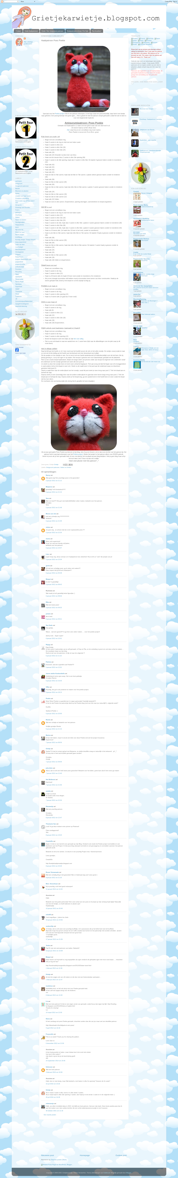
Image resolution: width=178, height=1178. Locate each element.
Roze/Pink (144, 260)
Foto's (17, 210)
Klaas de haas (20, 232)
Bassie (17, 188)
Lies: (47, 554)
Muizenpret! (144, 240)
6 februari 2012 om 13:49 (54, 995)
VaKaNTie (144, 328)
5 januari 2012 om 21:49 (54, 507)
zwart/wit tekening (21, 306)
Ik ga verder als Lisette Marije (142, 254)
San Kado (49, 625)
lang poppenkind (20, 242)
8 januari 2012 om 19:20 (54, 835)
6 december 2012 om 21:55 (55, 1043)
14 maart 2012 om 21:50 (54, 1012)
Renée (48, 720)
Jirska (48, 945)
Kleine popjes (19, 234)
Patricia (48, 662)
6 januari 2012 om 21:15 (54, 729)
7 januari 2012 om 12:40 (54, 773)
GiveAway (18, 215)
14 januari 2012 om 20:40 (54, 908)
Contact (18, 31)
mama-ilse (137, 294)
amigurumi (18, 183)
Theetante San (51, 824)
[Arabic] (134, 44)
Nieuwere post (47, 1155)
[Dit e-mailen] (64, 465)
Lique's (136, 346)
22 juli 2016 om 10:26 (53, 1084)
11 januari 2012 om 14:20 (54, 889)
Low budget (19, 247)
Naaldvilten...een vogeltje (148, 140)
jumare (48, 614)
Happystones (19, 225)
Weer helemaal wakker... (148, 314)
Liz (47, 1001)
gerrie (48, 565)
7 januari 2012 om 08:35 (54, 742)
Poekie (48, 698)
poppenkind (19, 262)
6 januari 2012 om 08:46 (54, 596)
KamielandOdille (139, 360)
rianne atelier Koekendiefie (55, 673)
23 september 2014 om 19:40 (55, 1060)
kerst (17, 227)
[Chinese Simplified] (145, 44)
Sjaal (17, 274)
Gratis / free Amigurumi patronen (52, 31)
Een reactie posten (50, 1115)
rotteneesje (50, 1103)
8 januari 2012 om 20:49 (54, 866)
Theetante (18, 291)
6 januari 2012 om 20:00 (54, 713)
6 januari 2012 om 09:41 (54, 619)
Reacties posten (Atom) (59, 1159)
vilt (16, 299)
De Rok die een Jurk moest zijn (150, 361)
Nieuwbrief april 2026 (139, 234)
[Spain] (158, 38)
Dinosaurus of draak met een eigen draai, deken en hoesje (150, 349)
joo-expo (136, 232)
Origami (17, 254)
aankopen (18, 181)
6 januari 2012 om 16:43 (54, 681)
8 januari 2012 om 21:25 (54, 877)
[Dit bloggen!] (66, 465)
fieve (135, 340)
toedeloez (49, 986)
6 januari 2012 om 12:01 (54, 667)
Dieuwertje (49, 806)
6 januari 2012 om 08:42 (54, 584)
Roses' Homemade (52, 872)
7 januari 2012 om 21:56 (54, 785)
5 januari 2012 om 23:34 (54, 559)
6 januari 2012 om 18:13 (54, 692)
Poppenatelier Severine (141, 259)
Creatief (136, 191)
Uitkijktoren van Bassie (147, 129)
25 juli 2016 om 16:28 (53, 1097)
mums (48, 539)
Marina (48, 735)
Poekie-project (60, 113)
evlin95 (48, 914)
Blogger (128, 1173)
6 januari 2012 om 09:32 (54, 607)
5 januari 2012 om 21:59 (54, 521)
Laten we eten (20, 244)
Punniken (18, 269)
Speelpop (18, 284)
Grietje (48, 748)
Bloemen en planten (21, 191)
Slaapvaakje (19, 279)
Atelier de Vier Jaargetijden (142, 286)
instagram (136, 341)
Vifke (47, 687)
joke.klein (49, 768)
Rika (47, 602)
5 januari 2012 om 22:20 (54, 532)
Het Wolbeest (50, 779)
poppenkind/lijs (20, 264)
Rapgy (48, 644)
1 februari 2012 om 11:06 (54, 968)
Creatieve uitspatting (22, 198)
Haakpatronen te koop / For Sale (77, 31)
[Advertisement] (84, 1136)
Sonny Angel (19, 281)
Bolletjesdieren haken (147, 220)
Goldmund (106, 1173)
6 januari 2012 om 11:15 (54, 656)
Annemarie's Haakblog (141, 218)
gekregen (18, 212)
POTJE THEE (137, 326)
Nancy (48, 475)
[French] (142, 38)
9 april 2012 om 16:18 (53, 1028)
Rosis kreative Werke (140, 205)
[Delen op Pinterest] (72, 465)
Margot (48, 579)
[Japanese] (146, 42)
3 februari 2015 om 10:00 (54, 1072)
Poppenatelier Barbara (141, 239)
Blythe (17, 193)
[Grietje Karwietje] (17, 351)
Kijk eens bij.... (20, 229)
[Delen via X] (68, 465)
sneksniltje (50, 926)
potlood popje (19, 267)
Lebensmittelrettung (147, 206)
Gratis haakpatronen (31, 31)
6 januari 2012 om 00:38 (54, 573)
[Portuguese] (136, 42)
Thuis (17, 294)
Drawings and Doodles (22, 207)
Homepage (85, 1155)
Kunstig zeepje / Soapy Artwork (25, 239)
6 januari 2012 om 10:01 (54, 638)
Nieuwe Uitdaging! (146, 193)
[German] (150, 38)
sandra (48, 791)
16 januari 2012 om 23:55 (54, 920)
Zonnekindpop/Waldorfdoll (23, 301)
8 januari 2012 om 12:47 (54, 817)
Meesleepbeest (20, 249)
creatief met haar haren (23, 196)
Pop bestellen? (96, 31)
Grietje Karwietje (19, 347)
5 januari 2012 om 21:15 (54, 492)
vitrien (48, 527)
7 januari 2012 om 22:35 (54, 800)
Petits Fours (19, 257)
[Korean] (154, 42)
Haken (17, 217)
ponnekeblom (138, 272)
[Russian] (148, 40)
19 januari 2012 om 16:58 (54, 951)
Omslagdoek (19, 252)
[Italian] (134, 40)
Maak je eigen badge (20, 353)
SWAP (17, 289)
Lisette (135, 252)
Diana (48, 1019)
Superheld (18, 286)
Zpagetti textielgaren (22, 304)
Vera (47, 498)
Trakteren (18, 296)
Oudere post (121, 1155)
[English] (134, 38)
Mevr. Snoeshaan (52, 884)
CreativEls (49, 841)
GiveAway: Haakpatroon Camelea (151, 119)
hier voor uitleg (78, 339)
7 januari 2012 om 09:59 (54, 762)
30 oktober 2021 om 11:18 (54, 1111)
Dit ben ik (18, 205)
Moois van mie (51, 514)
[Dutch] (141, 40)
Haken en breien (65, 467)
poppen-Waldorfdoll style (23, 259)
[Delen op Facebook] (70, 465)
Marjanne (49, 487)
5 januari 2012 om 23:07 (54, 548)
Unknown (49, 1067)
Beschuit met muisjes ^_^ (148, 109)
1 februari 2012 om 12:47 (54, 979)
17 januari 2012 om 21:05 (54, 939)
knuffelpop (18, 237)
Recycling (18, 271)
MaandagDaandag (139, 299)
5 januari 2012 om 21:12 (54, 480)
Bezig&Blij (137, 312)
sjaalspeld (18, 276)
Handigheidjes (20, 222)
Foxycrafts (49, 1034)
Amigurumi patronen (53, 467)
